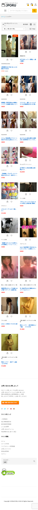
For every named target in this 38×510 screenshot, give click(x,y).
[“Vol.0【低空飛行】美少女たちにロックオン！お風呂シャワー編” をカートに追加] (25, 239)
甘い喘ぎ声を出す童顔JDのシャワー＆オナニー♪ (28, 289)
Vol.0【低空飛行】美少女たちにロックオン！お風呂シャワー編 (28, 248)
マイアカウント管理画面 (8, 446)
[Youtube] (10, 409)
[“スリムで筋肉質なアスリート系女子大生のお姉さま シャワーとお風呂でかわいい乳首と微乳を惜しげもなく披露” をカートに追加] (7, 130)
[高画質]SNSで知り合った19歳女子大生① (9, 67)
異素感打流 (22, 56)
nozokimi (4, 99)
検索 (34, 11)
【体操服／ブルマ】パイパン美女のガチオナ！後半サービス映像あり (9, 174)
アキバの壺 (4, 320)
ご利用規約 (4, 419)
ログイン (3, 454)
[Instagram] (13, 409)
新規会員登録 (5, 451)
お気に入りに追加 (11, 59)
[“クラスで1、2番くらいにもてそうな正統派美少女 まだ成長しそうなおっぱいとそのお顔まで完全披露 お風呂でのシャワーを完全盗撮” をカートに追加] (25, 95)
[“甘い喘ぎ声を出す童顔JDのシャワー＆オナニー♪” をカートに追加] (25, 280)
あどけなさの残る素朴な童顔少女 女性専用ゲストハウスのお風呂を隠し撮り (28, 139)
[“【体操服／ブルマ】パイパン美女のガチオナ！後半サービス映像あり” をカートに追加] (7, 166)
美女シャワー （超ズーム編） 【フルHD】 (9, 362)
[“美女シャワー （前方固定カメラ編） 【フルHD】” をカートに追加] (25, 316)
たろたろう (4, 170)
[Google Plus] (7, 409)
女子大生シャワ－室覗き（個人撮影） (28, 60)
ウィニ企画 (22, 198)
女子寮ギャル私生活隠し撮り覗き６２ (28, 168)
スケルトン (4, 205)
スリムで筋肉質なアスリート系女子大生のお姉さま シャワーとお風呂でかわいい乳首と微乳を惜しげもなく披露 (9, 139)
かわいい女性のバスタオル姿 (9, 324)
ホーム (3, 441)
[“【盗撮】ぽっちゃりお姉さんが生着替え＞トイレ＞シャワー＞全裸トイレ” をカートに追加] (7, 235)
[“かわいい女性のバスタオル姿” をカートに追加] (7, 316)
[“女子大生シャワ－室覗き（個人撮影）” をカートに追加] (25, 51)
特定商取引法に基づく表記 (8, 431)
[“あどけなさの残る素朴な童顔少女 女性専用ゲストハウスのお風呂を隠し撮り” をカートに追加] (25, 130)
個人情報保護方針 (6, 421)
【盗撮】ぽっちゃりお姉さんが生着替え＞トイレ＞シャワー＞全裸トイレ (9, 243)
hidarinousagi (5, 63)
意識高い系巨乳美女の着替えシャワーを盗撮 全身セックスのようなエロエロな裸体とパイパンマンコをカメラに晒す (9, 103)
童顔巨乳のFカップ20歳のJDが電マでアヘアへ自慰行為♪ (9, 289)
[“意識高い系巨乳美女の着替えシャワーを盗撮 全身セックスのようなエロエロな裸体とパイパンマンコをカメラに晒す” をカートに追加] (7, 95)
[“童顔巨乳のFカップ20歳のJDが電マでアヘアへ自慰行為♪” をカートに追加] (7, 280)
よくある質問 (5, 426)
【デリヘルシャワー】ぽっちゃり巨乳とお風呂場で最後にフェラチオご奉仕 (28, 202)
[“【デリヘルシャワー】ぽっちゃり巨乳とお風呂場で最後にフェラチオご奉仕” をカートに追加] (25, 194)
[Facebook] (1, 409)
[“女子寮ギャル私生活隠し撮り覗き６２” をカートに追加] (25, 160)
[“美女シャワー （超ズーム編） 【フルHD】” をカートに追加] (7, 353)
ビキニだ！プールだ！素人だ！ (8, 209)
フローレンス (23, 243)
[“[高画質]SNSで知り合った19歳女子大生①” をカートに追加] (7, 59)
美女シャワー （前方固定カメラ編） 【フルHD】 (28, 325)
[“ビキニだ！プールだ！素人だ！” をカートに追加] (7, 201)
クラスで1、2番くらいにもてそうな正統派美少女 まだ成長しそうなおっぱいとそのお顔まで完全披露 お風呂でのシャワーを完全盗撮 (28, 103)
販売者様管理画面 (6, 424)
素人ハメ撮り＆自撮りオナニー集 (9, 285)
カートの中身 (5, 443)
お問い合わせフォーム (7, 429)
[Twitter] (4, 409)
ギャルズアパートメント (26, 164)
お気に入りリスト (6, 449)
